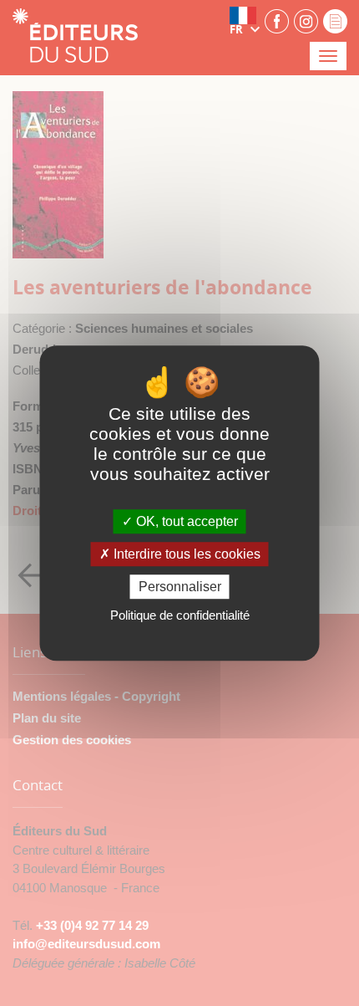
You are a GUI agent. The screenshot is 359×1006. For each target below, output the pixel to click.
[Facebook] (277, 20)
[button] (245, 21)
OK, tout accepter (185, 521)
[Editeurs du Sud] (75, 37)
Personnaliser (180, 587)
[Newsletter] (335, 20)
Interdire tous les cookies (185, 554)
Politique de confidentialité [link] (180, 615)
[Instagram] (306, 20)
